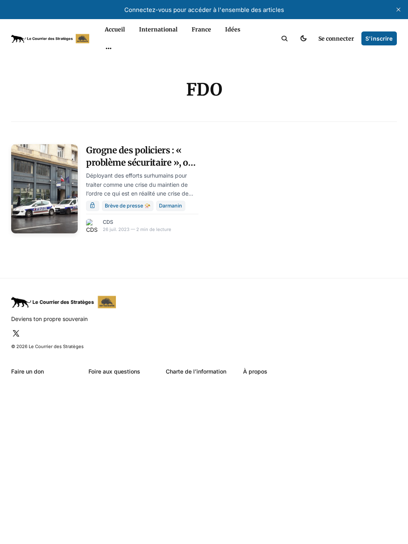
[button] (285, 38)
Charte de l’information (196, 371)
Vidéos (99, 78)
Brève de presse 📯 (128, 206)
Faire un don (27, 371)
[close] (398, 9)
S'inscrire (378, 38)
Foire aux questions (114, 371)
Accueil (115, 29)
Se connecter (336, 38)
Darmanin (170, 206)
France (201, 29)
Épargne (101, 65)
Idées (232, 29)
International (158, 29)
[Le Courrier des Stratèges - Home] (50, 39)
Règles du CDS (108, 92)
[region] (108, 48)
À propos (255, 371)
